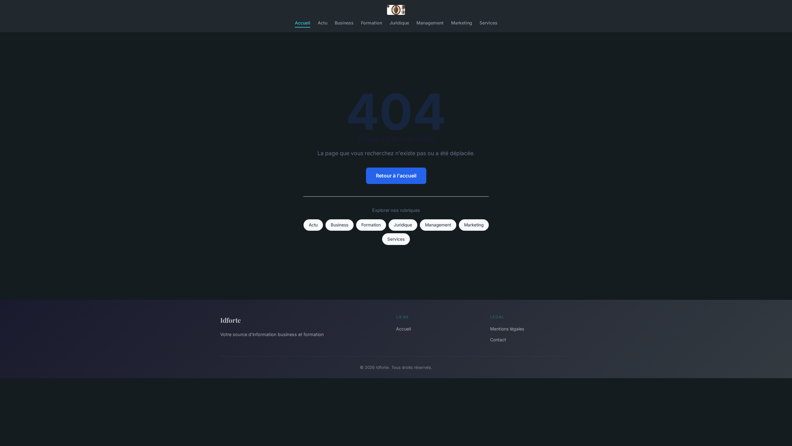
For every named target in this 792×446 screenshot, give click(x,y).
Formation (371, 22)
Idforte (230, 320)
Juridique (399, 22)
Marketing (461, 22)
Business (344, 22)
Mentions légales (507, 328)
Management (430, 22)
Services (488, 22)
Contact (498, 339)
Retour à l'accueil (396, 176)
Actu (322, 22)
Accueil (302, 22)
